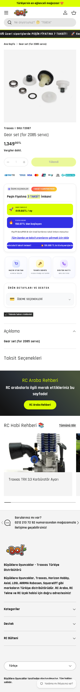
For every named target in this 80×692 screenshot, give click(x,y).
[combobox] (40, 22)
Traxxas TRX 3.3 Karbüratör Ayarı (34, 479)
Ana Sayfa (9, 44)
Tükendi (54, 162)
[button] (74, 12)
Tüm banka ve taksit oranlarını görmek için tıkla (40, 238)
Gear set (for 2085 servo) (32, 44)
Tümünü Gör (67, 425)
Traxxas (9, 128)
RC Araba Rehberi (40, 405)
